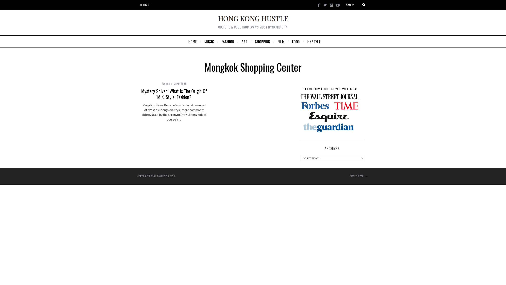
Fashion (166, 83)
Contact (145, 5)
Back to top (357, 176)
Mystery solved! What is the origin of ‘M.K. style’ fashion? (174, 93)
